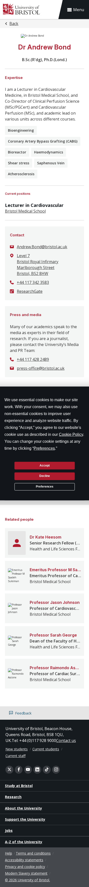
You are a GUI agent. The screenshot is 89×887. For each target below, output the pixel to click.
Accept (45, 465)
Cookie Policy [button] (71, 434)
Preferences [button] (44, 448)
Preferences (44, 486)
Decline (44, 476)
